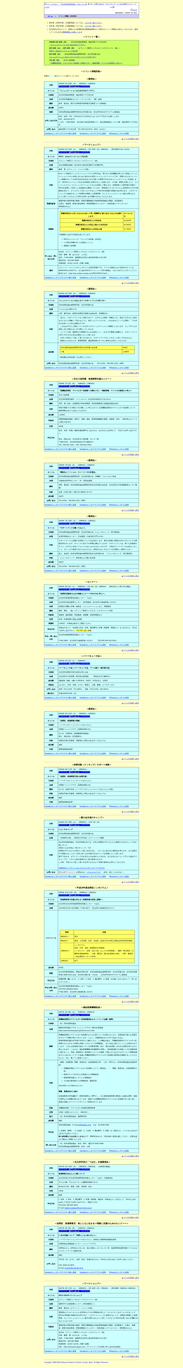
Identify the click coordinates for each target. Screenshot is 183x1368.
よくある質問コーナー (125, 4)
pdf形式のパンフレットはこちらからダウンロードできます (82, 868)
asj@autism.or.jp (84, 1125)
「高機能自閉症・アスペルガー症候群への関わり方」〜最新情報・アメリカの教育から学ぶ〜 (85, 63)
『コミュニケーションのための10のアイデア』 (67, 45)
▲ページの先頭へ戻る (130, 139)
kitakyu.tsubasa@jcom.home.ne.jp (78, 1208)
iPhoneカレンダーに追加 (119, 133)
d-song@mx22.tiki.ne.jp (74, 1268)
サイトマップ (110, 4)
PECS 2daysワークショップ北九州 (63, 51)
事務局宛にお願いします (72, 32)
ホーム (50, 16)
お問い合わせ (99, 4)
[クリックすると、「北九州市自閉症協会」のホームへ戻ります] (65, 5)
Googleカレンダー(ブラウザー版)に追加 (60, 133)
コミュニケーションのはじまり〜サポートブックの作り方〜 (72, 57)
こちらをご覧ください (93, 23)
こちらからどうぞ (93, 872)
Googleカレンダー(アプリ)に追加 (93, 133)
